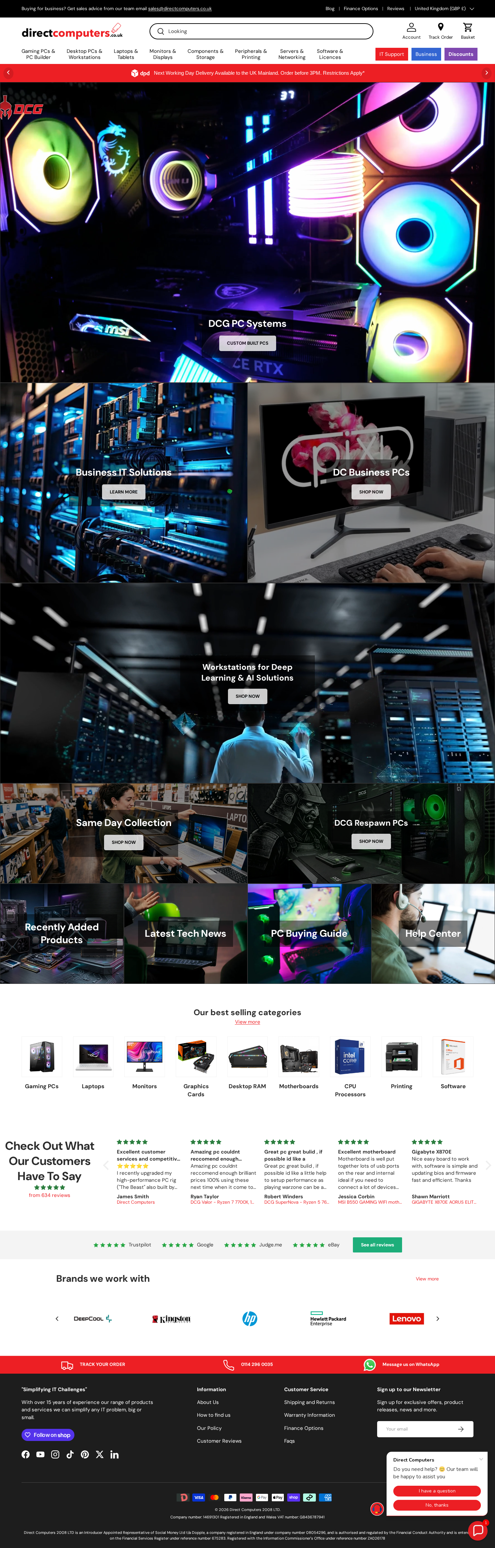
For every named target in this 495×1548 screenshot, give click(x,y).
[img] (49, 1188)
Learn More (124, 492)
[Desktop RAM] (248, 1057)
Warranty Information (309, 1415)
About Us (208, 1402)
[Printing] (402, 1057)
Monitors (144, 1086)
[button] (468, 31)
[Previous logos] (57, 1318)
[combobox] (261, 31)
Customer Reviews (219, 1441)
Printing (401, 1086)
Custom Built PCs (247, 343)
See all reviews (377, 1245)
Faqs (289, 1441)
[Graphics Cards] (196, 1057)
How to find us (214, 1415)
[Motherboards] (299, 1057)
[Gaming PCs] (42, 1057)
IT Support (392, 54)
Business (426, 54)
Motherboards (299, 1086)
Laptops (93, 1086)
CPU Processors (350, 1090)
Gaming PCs (42, 1086)
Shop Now (371, 492)
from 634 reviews (49, 1195)
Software (453, 1086)
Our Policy (209, 1428)
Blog (330, 8)
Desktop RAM (247, 1086)
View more (247, 1022)
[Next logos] (438, 1318)
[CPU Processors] (350, 1057)
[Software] (453, 1057)
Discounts (461, 54)
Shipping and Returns (309, 1402)
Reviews (396, 8)
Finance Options (361, 8)
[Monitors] (145, 1057)
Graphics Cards (196, 1090)
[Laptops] (93, 1057)
